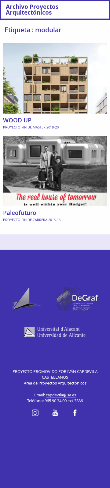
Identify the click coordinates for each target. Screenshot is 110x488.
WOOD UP (17, 120)
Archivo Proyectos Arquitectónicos (32, 9)
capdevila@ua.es (61, 395)
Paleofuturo (19, 213)
